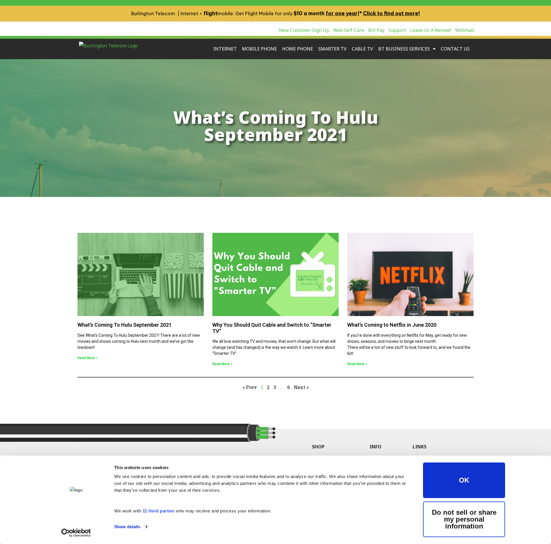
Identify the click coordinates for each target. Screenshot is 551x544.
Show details (127, 526)
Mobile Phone (259, 49)
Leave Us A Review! (430, 30)
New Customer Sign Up (304, 30)
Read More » (87, 358)
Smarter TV (332, 49)
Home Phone (297, 49)
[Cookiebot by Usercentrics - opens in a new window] (76, 532)
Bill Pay (376, 30)
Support (397, 30)
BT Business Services (404, 49)
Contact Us (455, 49)
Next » (301, 387)
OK (464, 480)
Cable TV (362, 49)
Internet (225, 49)
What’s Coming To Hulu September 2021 (124, 325)
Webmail (464, 30)
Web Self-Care (348, 30)
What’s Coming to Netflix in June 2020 (391, 325)
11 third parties (159, 510)
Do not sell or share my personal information (464, 519)
